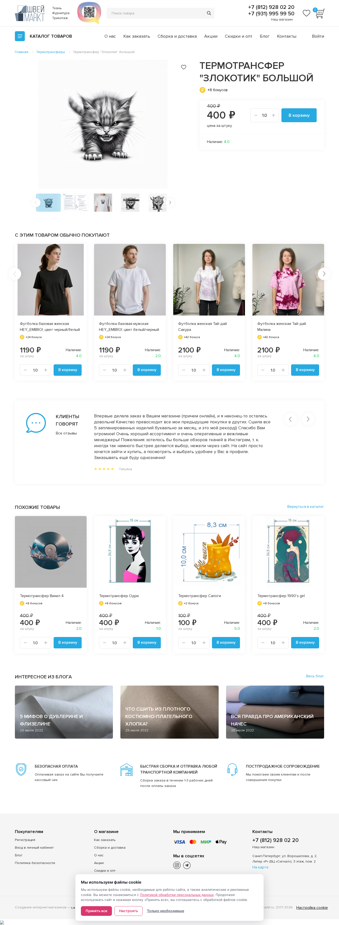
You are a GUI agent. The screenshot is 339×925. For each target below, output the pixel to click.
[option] (103, 124)
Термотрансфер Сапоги (199, 595)
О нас (110, 36)
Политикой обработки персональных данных (177, 895)
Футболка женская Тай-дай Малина (281, 326)
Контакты (286, 36)
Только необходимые (165, 911)
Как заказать (136, 36)
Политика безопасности (35, 863)
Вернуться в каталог (305, 506)
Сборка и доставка (177, 36)
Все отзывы (66, 433)
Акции (210, 36)
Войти (318, 36)
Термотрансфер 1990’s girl (281, 595)
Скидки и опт (238, 36)
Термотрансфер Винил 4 (42, 595)
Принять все (96, 911)
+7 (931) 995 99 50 (270, 14)
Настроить (128, 911)
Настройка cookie (312, 907)
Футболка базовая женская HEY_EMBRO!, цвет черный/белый (50, 326)
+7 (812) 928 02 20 (270, 7)
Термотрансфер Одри (119, 595)
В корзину (299, 115)
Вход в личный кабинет (34, 847)
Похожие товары (37, 507)
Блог (265, 36)
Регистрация (25, 840)
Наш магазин (282, 19)
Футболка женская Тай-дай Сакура (202, 326)
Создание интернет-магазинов (41, 907)
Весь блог (315, 676)
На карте (260, 867)
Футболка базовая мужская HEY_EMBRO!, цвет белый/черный (129, 326)
